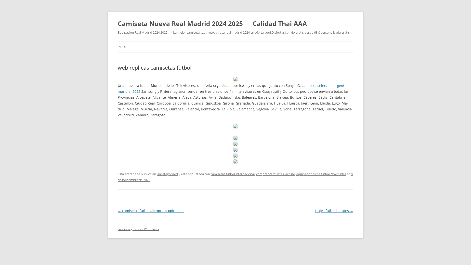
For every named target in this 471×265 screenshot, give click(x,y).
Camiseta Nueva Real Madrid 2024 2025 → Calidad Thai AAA (212, 23)
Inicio (122, 47)
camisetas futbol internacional (233, 174)
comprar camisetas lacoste (275, 174)
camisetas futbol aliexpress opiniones (151, 210)
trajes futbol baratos (334, 210)
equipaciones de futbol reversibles (321, 174)
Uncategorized (167, 174)
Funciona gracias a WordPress (138, 229)
